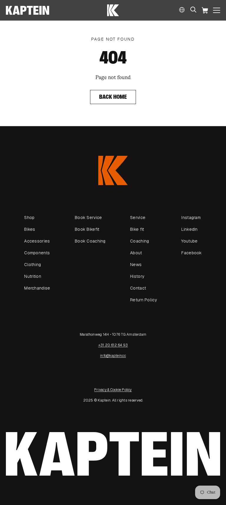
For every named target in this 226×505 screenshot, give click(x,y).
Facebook (191, 252)
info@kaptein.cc (113, 355)
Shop (29, 217)
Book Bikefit (87, 229)
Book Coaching (90, 241)
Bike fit (137, 229)
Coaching (139, 241)
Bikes (29, 229)
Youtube (189, 241)
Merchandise (37, 288)
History (137, 276)
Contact (138, 288)
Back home (113, 96)
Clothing (32, 264)
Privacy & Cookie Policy (113, 389)
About (136, 252)
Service (137, 217)
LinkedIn (189, 229)
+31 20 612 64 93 (113, 345)
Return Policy (143, 299)
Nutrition (32, 276)
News (136, 264)
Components (37, 252)
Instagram (191, 217)
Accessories (37, 241)
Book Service (88, 217)
